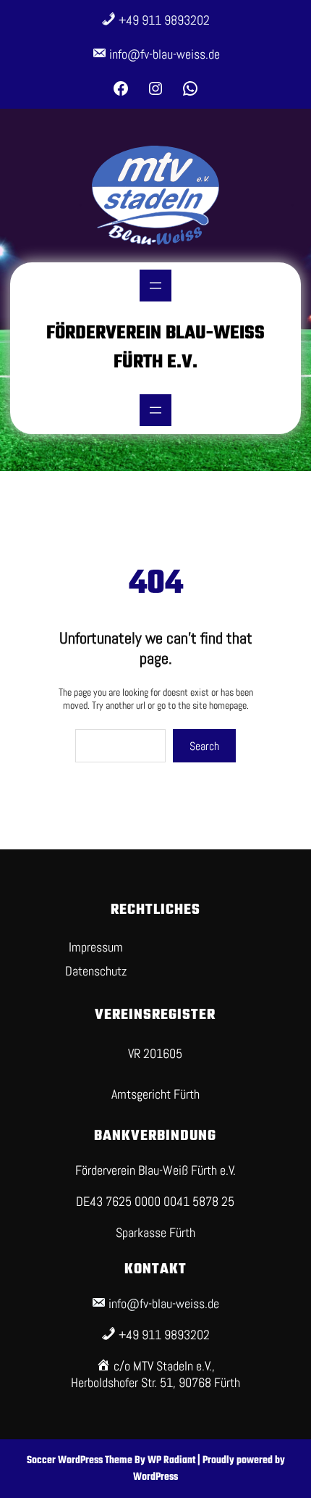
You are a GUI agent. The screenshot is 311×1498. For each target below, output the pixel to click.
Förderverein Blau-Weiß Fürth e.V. (155, 348)
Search (204, 746)
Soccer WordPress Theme (81, 1460)
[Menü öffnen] (155, 285)
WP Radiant (171, 1460)
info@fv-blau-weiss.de (164, 54)
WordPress (155, 1477)
